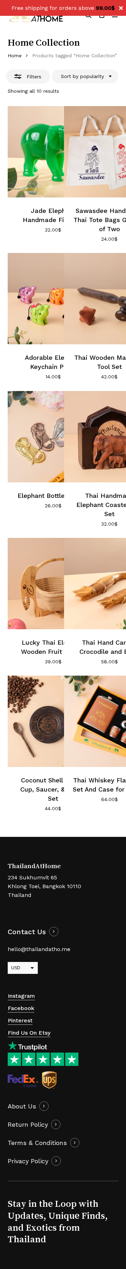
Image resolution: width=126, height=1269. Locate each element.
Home (15, 55)
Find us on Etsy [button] (29, 1032)
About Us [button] (22, 1106)
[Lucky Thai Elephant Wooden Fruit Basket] (53, 583)
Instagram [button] (21, 996)
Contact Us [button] (27, 932)
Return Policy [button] (28, 1124)
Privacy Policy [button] (28, 1161)
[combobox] (85, 77)
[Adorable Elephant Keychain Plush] (53, 298)
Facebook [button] (21, 1008)
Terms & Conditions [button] (37, 1142)
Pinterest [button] (20, 1020)
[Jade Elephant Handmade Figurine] (53, 151)
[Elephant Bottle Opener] (53, 436)
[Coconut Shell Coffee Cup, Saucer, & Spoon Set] (53, 721)
